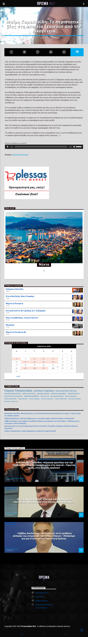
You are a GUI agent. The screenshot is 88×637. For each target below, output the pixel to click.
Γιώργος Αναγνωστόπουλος (15, 478)
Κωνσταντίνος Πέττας (66, 391)
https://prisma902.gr (42, 593)
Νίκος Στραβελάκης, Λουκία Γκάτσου (22, 318)
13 (43, 362)
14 (53, 362)
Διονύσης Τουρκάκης (44, 390)
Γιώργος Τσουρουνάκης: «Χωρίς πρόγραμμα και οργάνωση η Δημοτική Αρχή (30, 431)
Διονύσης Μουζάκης (75, 398)
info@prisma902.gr (41, 601)
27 (43, 368)
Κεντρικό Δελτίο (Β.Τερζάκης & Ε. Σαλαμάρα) (25, 311)
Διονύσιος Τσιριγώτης (11, 401)
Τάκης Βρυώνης (22, 398)
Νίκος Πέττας (45, 396)
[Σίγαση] (74, 147)
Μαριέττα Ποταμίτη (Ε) (16, 332)
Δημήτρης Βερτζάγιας (31, 396)
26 (34, 368)
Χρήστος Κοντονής (28, 393)
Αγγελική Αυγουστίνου (12, 393)
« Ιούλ (18, 376)
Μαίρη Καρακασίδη (20, 155)
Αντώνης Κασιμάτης (47, 398)
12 (34, 362)
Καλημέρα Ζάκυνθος (15, 289)
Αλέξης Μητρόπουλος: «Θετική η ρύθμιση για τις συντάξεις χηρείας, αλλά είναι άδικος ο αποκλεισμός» (39, 418)
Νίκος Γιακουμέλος (71, 396)
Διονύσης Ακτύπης (43, 393)
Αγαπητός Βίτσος (74, 393)
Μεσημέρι (10, 325)
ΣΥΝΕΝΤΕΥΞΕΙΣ (10, 453)
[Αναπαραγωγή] (8, 147)
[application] (44, 147)
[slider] (79, 146)
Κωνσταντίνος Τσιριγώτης (13, 396)
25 (25, 368)
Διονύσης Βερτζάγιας (57, 396)
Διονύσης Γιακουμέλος (58, 393)
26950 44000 (39, 597)
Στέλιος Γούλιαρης (34, 398)
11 (25, 362)
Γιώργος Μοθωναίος (61, 398)
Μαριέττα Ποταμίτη (14, 303)
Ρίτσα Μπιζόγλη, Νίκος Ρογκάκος (20, 296)
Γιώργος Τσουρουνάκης (18, 390)
